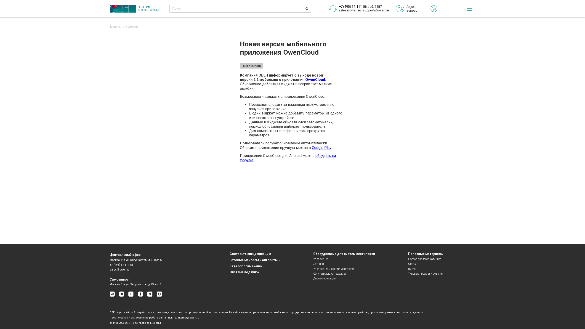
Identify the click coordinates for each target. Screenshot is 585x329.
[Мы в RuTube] (149, 296)
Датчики (318, 263)
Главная (116, 26)
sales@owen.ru (350, 10)
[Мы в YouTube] (130, 296)
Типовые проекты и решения (426, 273)
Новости (131, 26)
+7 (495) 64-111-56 (121, 264)
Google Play (321, 148)
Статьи (412, 263)
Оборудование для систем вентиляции (344, 254)
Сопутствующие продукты (329, 273)
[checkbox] (469, 8)
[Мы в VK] (112, 296)
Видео (411, 269)
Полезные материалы (426, 254)
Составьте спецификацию (250, 254)
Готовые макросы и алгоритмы (255, 260)
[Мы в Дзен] (140, 296)
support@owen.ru (376, 10)
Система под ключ (245, 272)
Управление (320, 259)
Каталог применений (246, 266)
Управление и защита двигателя (333, 269)
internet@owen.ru (188, 317)
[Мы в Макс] (159, 296)
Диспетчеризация (324, 278)
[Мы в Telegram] (121, 296)
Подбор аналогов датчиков (424, 259)
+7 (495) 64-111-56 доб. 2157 (360, 6)
